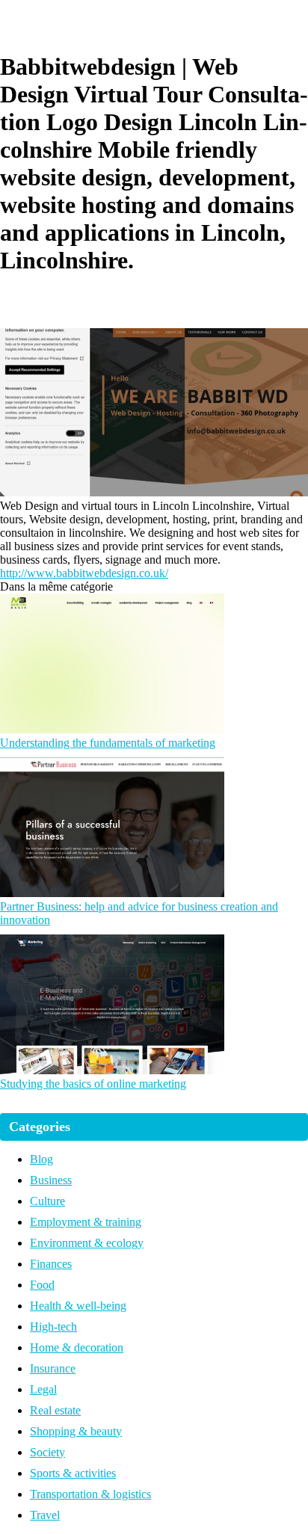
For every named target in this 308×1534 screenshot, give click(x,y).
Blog (41, 1159)
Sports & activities (73, 1473)
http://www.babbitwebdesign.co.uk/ (84, 573)
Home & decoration (76, 1347)
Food (42, 1284)
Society (47, 1452)
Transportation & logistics (90, 1494)
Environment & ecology (87, 1242)
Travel (45, 1515)
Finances (51, 1263)
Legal (43, 1389)
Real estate (55, 1410)
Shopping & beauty (76, 1431)
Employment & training (85, 1222)
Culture (47, 1201)
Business (51, 1180)
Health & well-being (78, 1305)
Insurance (53, 1368)
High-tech (53, 1326)
